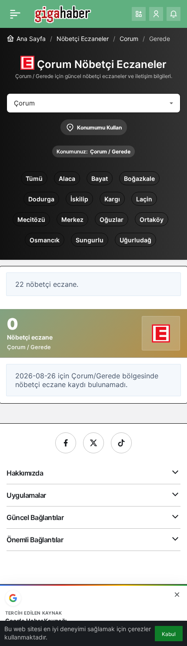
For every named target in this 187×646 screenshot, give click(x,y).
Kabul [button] (169, 634)
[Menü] (15, 14)
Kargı (112, 199)
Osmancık (45, 240)
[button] (139, 14)
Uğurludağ (135, 240)
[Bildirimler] (173, 14)
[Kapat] (177, 594)
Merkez (72, 219)
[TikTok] (121, 442)
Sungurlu (90, 240)
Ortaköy (152, 219)
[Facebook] (65, 442)
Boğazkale (139, 178)
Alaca (67, 178)
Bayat (99, 178)
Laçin (144, 199)
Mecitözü (31, 219)
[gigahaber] (62, 13)
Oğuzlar (112, 219)
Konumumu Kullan (99, 127)
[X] (93, 442)
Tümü (34, 178)
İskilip (79, 199)
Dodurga (41, 199)
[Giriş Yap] (156, 14)
